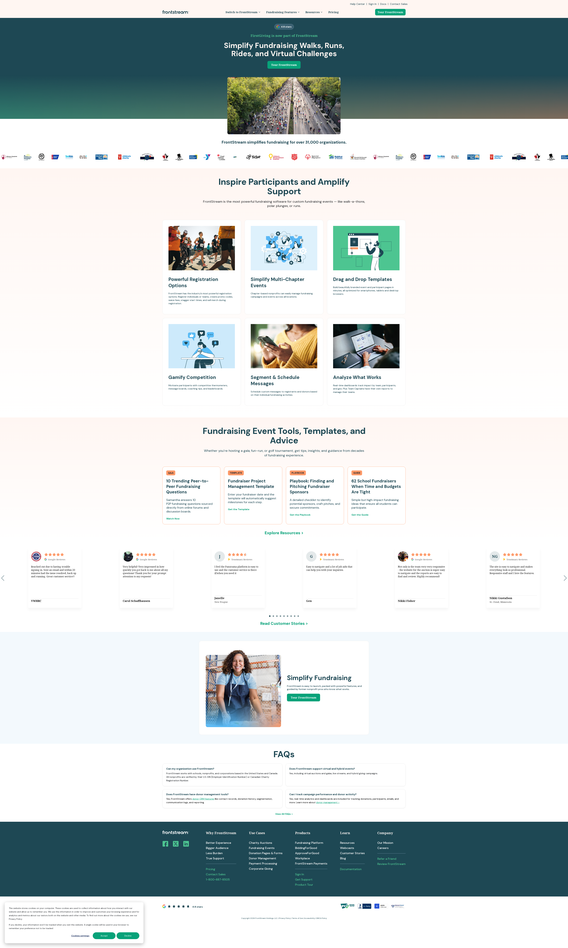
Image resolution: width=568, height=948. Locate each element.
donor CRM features (203, 798)
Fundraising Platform (309, 843)
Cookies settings (80, 935)
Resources (347, 843)
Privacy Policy (285, 918)
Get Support (303, 879)
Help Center (357, 4)
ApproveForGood (307, 853)
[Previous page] (2, 578)
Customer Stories (352, 853)
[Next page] (565, 578)
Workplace (302, 858)
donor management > (327, 802)
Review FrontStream (391, 864)
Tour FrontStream (390, 12)
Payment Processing (263, 863)
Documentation (351, 869)
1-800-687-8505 (218, 879)
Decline (127, 935)
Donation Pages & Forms (266, 853)
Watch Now (173, 518)
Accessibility (309, 918)
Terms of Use (297, 918)
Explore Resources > (284, 532)
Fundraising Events (262, 848)
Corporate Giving (261, 869)
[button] (243, 12)
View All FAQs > (284, 814)
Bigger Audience (217, 848)
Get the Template (238, 509)
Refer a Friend (386, 859)
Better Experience (218, 843)
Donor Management (262, 858)
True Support (215, 858)
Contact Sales (216, 874)
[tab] (270, 616)
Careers (383, 848)
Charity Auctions (260, 843)
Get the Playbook (300, 514)
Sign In (372, 4)
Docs (383, 4)
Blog (343, 858)
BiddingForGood (306, 848)
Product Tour (304, 885)
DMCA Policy (321, 918)
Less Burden (214, 853)
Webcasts (347, 848)
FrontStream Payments (311, 863)
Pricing (210, 869)
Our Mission (385, 843)
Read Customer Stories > (284, 623)
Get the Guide (359, 514)
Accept (104, 935)
